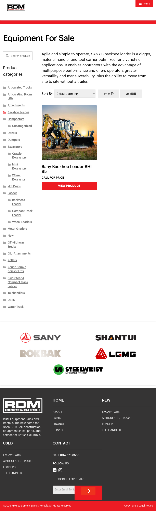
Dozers (12, 133)
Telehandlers (16, 293)
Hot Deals (14, 186)
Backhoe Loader (18, 112)
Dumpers (14, 140)
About (57, 412)
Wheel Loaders (22, 222)
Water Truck (16, 307)
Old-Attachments (19, 253)
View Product (69, 186)
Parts (57, 418)
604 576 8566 (69, 455)
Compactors (16, 119)
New (11, 235)
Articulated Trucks (20, 87)
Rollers (12, 260)
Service (58, 430)
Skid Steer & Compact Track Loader (18, 282)
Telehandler (111, 430)
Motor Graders (17, 228)
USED (11, 300)
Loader (12, 193)
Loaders (108, 424)
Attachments (16, 105)
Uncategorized (22, 126)
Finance (59, 424)
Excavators (15, 146)
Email (129, 93)
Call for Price (53, 177)
